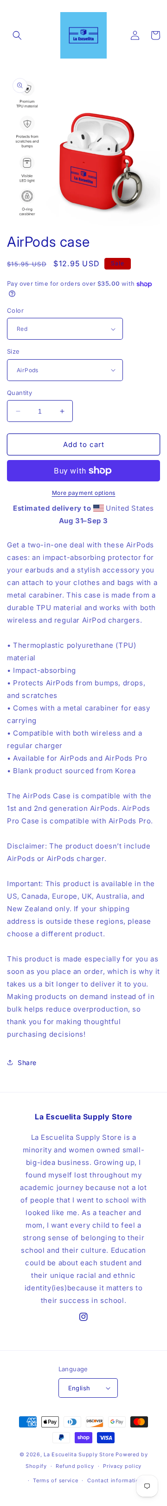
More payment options (84, 492)
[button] (17, 35)
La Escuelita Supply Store (79, 1454)
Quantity (19, 392)
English (79, 1388)
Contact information (115, 1480)
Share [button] (27, 1062)
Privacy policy (122, 1466)
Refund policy (75, 1466)
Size (13, 351)
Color (15, 310)
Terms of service (55, 1480)
